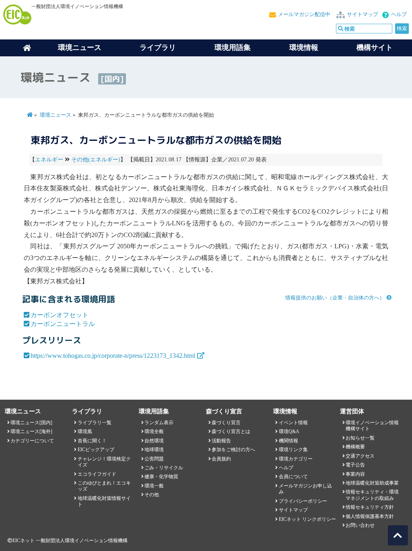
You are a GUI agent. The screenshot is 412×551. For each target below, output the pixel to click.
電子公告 (355, 465)
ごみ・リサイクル (163, 468)
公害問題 (154, 459)
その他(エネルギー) (95, 160)
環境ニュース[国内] (31, 422)
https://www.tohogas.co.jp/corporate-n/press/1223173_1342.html (113, 355)
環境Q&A (289, 431)
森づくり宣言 (226, 422)
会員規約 (221, 459)
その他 (151, 494)
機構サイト (374, 47)
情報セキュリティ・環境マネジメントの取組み (372, 495)
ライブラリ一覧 (94, 422)
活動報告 (221, 441)
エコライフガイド (97, 474)
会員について (293, 476)
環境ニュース (55, 115)
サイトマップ (362, 14)
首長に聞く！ (92, 441)
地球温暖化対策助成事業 (372, 483)
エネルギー (49, 160)
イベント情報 (293, 422)
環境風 (85, 431)
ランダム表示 (158, 422)
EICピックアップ (96, 449)
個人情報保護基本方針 (370, 516)
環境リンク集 (293, 449)
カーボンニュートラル (63, 323)
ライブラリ (158, 47)
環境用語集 (232, 47)
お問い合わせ (360, 525)
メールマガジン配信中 (304, 14)
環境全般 (154, 431)
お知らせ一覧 (360, 438)
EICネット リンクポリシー (307, 519)
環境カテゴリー (296, 459)
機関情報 (288, 441)
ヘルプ (399, 14)
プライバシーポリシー (303, 501)
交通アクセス (360, 456)
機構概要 (355, 447)
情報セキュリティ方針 (370, 507)
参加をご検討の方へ (233, 449)
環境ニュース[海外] (31, 431)
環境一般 (154, 486)
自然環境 (154, 441)
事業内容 (355, 474)
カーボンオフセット (60, 315)
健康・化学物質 (161, 476)
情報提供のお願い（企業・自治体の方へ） (335, 298)
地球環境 (154, 449)
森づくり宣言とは (231, 431)
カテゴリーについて (32, 441)
